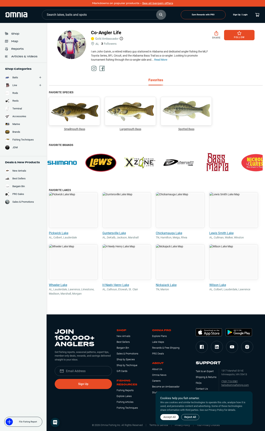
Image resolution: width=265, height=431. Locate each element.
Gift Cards (122, 371)
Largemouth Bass (130, 129)
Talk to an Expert (205, 371)
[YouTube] (232, 347)
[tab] (156, 80)
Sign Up (83, 384)
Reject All (190, 417)
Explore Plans (159, 336)
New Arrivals (123, 336)
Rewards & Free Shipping (165, 347)
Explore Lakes (124, 396)
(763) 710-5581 (229, 381)
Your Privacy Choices (208, 425)
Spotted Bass (186, 129)
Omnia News (159, 374)
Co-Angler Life (106, 32)
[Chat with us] (55, 422)
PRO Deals (158, 353)
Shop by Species (126, 359)
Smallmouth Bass (74, 129)
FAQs (199, 382)
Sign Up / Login (240, 14)
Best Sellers (123, 341)
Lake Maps (158, 341)
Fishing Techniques (127, 407)
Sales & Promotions (127, 353)
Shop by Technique (127, 365)
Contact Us (202, 388)
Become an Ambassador (165, 386)
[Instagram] (247, 347)
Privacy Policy (182, 425)
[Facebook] (202, 347)
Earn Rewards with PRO (203, 14)
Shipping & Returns (206, 377)
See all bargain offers (157, 3)
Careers (156, 380)
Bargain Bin (123, 347)
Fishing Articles (125, 401)
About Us (157, 369)
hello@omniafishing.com (235, 385)
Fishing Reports (125, 390)
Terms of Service (158, 425)
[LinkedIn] (217, 347)
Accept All (169, 417)
